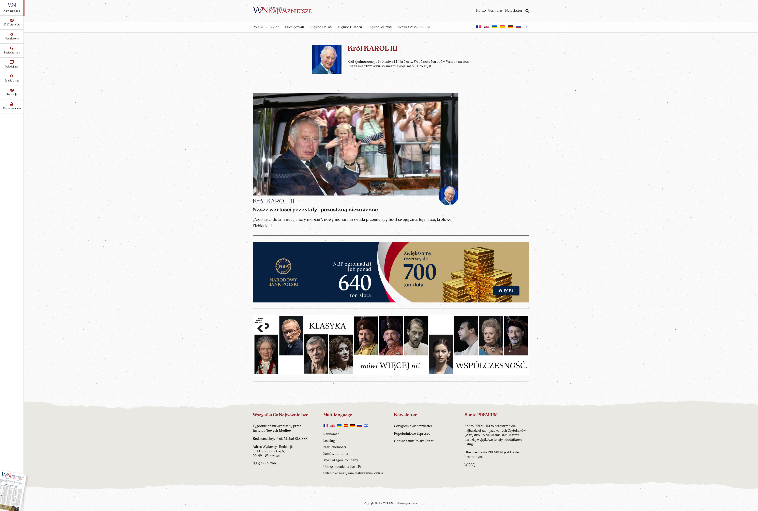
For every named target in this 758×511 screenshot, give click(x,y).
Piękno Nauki (321, 27)
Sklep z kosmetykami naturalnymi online (353, 473)
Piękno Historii (350, 27)
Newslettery (12, 38)
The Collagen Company (340, 460)
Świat (274, 27)
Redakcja (12, 94)
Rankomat (331, 434)
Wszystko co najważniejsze (404, 503)
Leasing (329, 440)
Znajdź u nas (12, 80)
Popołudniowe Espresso (412, 433)
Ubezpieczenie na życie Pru (343, 466)
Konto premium (12, 108)
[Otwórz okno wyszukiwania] (527, 11)
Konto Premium (489, 11)
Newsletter (514, 11)
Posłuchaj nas (12, 52)
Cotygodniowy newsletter (413, 426)
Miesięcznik (294, 27)
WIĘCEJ (470, 465)
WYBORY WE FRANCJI (416, 27)
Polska (258, 27)
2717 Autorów (11, 24)
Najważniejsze (12, 10)
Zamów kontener (336, 453)
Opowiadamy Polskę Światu (414, 441)
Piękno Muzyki (380, 27)
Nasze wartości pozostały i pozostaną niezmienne (315, 210)
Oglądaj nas (12, 66)
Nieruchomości (334, 447)
